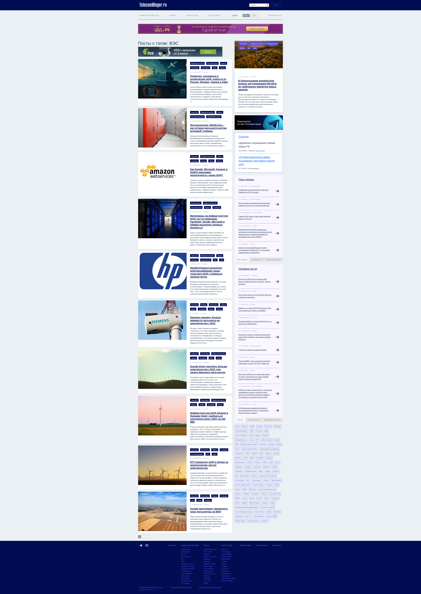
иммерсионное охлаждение (269, 449)
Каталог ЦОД (226, 545)
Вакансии (207, 559)
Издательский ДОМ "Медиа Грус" (151, 587)
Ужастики (207, 581)
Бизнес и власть (195, 203)
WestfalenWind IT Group (213, 116)
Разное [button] (172, 15)
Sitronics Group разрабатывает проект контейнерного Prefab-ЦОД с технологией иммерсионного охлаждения (254, 250)
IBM (251, 431)
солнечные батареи (267, 507)
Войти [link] (277, 5)
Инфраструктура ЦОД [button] (149, 15)
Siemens (219, 309)
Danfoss (265, 521)
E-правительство (210, 549)
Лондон (237, 494)
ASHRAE (266, 467)
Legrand (264, 503)
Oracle (237, 489)
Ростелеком (239, 480)
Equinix (268, 453)
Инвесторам (208, 566)
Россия (258, 431)
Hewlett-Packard (205, 260)
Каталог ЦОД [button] (192, 15)
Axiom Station (205, 67)
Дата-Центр (244, 476)
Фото (277, 462)
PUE (247, 453)
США (221, 260)
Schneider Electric (241, 431)
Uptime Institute (267, 440)
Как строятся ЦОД (212, 63)
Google (211, 161)
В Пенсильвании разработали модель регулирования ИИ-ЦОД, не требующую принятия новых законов (253, 410)
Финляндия (256, 480)
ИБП (183, 561)
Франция (252, 489)
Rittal (237, 503)
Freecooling (185, 549)
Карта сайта (277, 545)
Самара (224, 566)
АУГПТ (183, 554)
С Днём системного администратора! (252, 350)
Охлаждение (186, 571)
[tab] (242, 259)
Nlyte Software (276, 480)
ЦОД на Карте (214, 15)
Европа (271, 444)
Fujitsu (274, 467)
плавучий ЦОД (271, 516)
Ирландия (238, 471)
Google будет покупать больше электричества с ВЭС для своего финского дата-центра (208, 369)
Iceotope (248, 467)
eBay (260, 471)
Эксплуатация (186, 581)
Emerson (263, 444)
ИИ (249, 48)
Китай (279, 444)
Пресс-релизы (246, 179)
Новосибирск (226, 554)
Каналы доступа (187, 564)
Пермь (223, 564)
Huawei (266, 480)
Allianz (211, 358)
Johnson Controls (253, 521)
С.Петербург (226, 552)
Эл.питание (194, 161)
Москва (244, 426)
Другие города (226, 581)
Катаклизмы (208, 571)
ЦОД (266, 431)
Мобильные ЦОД (187, 566)
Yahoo (245, 498)
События (244, 136)
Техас (252, 498)
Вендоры (203, 304)
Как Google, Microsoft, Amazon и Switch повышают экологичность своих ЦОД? (208, 172)
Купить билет (260, 151)
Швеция (269, 458)
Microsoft (219, 161)
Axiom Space (194, 67)
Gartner (254, 453)
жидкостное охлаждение (268, 476)
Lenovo (259, 498)
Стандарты (185, 578)
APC (248, 480)
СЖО (245, 458)
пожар (272, 503)
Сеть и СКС (185, 576)
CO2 (192, 500)
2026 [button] (254, 15)
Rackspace (239, 516)
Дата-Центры (213, 304)
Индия (214, 454)
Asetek (257, 462)
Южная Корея (240, 521)
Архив (235, 15)
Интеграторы (208, 569)
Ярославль (225, 576)
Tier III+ (248, 516)
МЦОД (244, 503)
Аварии (206, 554)
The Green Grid (275, 494)
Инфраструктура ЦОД (197, 63)
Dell (236, 444)
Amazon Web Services (242, 485)
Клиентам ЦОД (209, 573)
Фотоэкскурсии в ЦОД (197, 116)
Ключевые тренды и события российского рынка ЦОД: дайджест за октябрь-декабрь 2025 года (254, 337)
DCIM (252, 426)
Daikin (267, 498)
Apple (258, 435)
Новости (223, 63)
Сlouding (202, 404)
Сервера (207, 578)
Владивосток (226, 573)
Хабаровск (225, 571)
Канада (269, 485)
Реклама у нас (275, 15)
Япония (276, 453)
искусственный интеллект (267, 489)
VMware (246, 494)
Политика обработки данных (181, 587)
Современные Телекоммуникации (246, 507)
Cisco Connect (259, 512)
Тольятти (224, 569)
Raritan (254, 476)
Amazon (203, 161)
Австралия (239, 453)
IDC (261, 453)
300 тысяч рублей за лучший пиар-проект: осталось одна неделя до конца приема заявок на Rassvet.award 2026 (254, 376)
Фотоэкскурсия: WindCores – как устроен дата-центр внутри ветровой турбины (208, 128)
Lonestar (222, 67)
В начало (172, 545)
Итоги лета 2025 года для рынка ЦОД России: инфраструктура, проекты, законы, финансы (254, 281)
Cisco (251, 440)
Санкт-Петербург (241, 435)
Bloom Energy (254, 503)
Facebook (277, 426)
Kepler (214, 67)
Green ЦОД (194, 112)
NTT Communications (197, 454)
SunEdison (208, 500)
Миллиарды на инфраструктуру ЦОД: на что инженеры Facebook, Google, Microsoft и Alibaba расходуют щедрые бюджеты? (209, 221)
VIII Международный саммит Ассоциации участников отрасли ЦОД (257, 161)
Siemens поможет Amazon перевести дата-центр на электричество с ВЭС (205, 320)
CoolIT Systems (258, 485)
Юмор (206, 583)
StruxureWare (258, 516)
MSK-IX (264, 494)
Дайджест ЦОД (209, 564)
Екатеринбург (226, 557)
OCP (271, 462)
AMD (244, 489)
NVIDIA (237, 458)
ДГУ (182, 559)
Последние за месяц (273, 259)
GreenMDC (260, 458)
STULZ (249, 462)
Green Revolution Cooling (243, 512)
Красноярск (225, 559)
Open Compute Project (249, 449)
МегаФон (277, 512)
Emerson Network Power (249, 444)
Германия (238, 467)
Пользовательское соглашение (210, 587)
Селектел (275, 498)
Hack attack (208, 552)
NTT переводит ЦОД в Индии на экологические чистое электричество (209, 465)
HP (258, 440)
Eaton (277, 440)
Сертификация (186, 573)
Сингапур (257, 467)
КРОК (237, 498)
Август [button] (246, 15)
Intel (251, 435)
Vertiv (237, 449)
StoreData (255, 494)
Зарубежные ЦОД (228, 578)
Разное (193, 309)
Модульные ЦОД (187, 569)
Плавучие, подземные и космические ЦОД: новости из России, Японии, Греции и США (209, 79)
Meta (276, 485)
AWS (264, 462)
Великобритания (240, 440)
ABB (251, 458)
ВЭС (215, 260)
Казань (224, 561)
